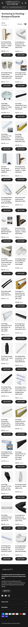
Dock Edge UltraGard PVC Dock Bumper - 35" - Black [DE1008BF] (21, 106)
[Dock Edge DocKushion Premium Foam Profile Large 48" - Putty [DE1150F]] (7, 412)
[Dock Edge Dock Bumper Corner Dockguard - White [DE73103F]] (21, 34)
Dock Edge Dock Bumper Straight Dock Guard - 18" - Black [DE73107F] (20, 326)
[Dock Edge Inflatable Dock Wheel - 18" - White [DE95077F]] (7, 95)
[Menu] (2, 3)
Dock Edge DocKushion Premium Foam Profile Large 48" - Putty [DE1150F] (6, 423)
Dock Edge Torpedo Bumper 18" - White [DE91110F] (20, 486)
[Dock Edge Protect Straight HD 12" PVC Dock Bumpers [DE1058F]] (7, 444)
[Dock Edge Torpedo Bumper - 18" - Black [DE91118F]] (7, 348)
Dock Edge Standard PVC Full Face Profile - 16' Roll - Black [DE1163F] (20, 455)
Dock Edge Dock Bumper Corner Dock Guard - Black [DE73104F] (20, 518)
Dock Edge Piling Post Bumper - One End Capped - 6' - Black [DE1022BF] (6, 389)
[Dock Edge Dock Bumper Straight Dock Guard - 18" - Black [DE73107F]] (21, 316)
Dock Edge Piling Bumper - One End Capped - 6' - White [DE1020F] (20, 169)
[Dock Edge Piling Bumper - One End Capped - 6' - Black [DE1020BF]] (21, 220)
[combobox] (14, 7)
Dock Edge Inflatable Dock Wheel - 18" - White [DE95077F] (6, 106)
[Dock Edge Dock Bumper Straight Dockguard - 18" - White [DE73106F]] (7, 538)
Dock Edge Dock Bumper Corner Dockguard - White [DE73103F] (20, 44)
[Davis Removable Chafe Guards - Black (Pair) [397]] (7, 283)
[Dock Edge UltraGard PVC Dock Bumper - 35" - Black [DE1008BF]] (21, 96)
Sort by (3, 23)
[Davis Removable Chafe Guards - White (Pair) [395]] (21, 189)
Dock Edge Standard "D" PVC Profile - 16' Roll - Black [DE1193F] (6, 487)
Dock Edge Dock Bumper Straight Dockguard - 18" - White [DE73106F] (6, 548)
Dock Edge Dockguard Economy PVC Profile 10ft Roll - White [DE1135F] (20, 138)
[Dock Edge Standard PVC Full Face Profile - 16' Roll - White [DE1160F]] (7, 316)
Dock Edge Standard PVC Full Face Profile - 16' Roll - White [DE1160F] (6, 327)
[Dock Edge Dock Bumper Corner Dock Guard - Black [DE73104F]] (21, 507)
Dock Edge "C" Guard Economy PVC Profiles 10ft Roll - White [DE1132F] (20, 295)
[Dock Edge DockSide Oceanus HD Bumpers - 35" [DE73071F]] (7, 507)
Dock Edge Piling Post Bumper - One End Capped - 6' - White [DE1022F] (20, 359)
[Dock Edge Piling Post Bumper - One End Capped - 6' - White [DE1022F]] (21, 348)
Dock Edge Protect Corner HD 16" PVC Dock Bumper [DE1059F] (20, 75)
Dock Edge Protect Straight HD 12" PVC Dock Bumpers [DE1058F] (7, 454)
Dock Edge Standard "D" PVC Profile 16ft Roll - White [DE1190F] (20, 422)
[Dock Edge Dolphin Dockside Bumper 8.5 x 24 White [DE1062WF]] (21, 251)
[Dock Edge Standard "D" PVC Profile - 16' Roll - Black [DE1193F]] (7, 476)
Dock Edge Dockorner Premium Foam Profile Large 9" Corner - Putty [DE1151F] (6, 262)
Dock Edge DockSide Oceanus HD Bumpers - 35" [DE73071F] (6, 518)
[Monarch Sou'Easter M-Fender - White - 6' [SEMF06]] (7, 159)
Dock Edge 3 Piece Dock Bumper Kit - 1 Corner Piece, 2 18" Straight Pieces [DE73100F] (20, 390)
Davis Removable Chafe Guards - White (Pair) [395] (20, 199)
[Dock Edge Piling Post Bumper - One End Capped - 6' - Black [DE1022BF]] (7, 379)
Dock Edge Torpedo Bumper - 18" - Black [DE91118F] (7, 358)
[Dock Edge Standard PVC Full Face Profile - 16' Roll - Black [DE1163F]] (21, 444)
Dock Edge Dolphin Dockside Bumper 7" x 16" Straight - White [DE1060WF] (6, 200)
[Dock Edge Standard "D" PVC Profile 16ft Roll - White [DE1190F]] (21, 412)
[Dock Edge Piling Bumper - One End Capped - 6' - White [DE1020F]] (21, 159)
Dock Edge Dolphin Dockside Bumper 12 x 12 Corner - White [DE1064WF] (20, 548)
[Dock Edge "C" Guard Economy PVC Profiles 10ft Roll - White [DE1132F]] (21, 283)
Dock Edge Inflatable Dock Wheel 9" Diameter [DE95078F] (6, 230)
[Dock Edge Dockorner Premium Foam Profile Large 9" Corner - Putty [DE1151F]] (7, 251)
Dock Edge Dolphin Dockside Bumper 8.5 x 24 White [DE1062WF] (20, 261)
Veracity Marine (8, 623)
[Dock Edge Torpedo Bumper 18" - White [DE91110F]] (21, 477)
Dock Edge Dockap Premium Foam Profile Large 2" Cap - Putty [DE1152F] (6, 75)
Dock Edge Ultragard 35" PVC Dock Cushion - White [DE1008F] (6, 137)
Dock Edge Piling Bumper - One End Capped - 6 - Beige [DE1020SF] (6, 44)
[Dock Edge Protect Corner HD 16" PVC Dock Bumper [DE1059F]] (21, 65)
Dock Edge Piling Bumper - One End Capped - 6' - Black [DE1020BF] (20, 231)
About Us (6, 590)
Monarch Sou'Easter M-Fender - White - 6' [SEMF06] (6, 169)
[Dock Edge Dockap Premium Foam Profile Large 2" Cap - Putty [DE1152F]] (7, 65)
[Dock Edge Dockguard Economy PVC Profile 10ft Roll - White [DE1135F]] (21, 126)
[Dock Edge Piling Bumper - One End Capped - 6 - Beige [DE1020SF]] (7, 34)
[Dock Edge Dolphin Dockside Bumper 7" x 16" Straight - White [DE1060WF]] (7, 189)
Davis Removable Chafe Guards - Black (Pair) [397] (6, 293)
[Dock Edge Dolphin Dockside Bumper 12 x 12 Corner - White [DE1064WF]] (21, 538)
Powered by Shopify (15, 623)
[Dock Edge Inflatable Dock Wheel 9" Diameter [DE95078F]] (7, 220)
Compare (19, 24)
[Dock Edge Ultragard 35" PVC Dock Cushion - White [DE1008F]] (7, 126)
